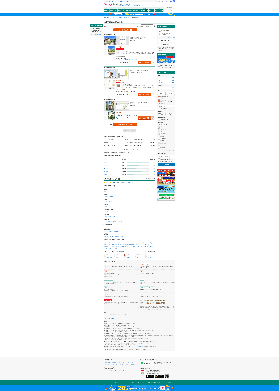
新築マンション (113, 10)
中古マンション (121, 10)
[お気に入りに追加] (152, 62)
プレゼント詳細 (113, 303)
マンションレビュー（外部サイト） (137, 346)
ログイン (121, 5)
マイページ (167, 48)
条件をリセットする (171, 37)
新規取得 (128, 4)
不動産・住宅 (107, 362)
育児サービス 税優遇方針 (169, 1)
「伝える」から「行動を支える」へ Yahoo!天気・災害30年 (116, 1)
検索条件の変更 (162, 72)
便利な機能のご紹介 (158, 364)
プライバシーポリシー (113, 382)
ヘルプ (156, 1)
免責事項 (150, 382)
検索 (174, 1)
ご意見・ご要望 (156, 382)
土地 (147, 10)
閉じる (132, 25)
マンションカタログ (108, 370)
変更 (173, 77)
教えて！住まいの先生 (120, 370)
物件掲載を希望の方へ (141, 382)
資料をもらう (144, 62)
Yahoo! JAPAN (151, 1)
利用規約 (133, 382)
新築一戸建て (129, 10)
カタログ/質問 (158, 10)
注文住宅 (143, 10)
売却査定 (151, 10)
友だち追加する (148, 363)
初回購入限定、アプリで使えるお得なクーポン (134, 5)
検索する (167, 164)
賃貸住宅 (106, 10)
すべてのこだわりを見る (169, 150)
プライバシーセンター (124, 382)
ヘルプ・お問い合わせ (166, 382)
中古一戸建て (136, 10)
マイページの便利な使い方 (96, 34)
